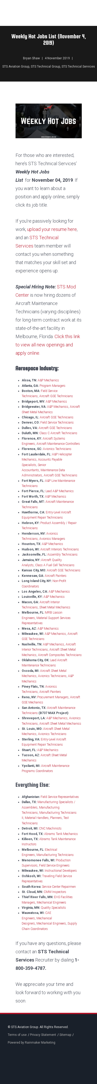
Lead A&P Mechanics (60, 491)
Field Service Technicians (57, 422)
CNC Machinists (50, 828)
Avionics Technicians (57, 449)
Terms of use (17, 1035)
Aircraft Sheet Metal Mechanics (60, 723)
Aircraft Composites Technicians (60, 655)
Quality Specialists (53, 908)
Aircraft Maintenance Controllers (58, 444)
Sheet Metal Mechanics (54, 607)
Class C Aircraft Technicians (58, 433)
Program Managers (52, 386)
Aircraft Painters (55, 576)
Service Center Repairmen (59, 887)
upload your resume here (52, 229)
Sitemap (65, 1035)
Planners (56, 818)
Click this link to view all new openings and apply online (48, 345)
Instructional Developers (61, 870)
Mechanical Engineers (51, 902)
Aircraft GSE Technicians (56, 396)
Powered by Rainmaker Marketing (31, 1042)
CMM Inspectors (55, 892)
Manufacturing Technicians (55, 855)
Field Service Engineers (54, 865)
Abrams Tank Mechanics (61, 834)
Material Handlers (37, 818)
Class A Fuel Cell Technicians (54, 565)
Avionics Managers (52, 539)
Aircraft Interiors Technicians (59, 549)
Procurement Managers (53, 697)
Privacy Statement (43, 1035)
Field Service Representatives (60, 797)
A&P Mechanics (48, 380)
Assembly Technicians (62, 554)
